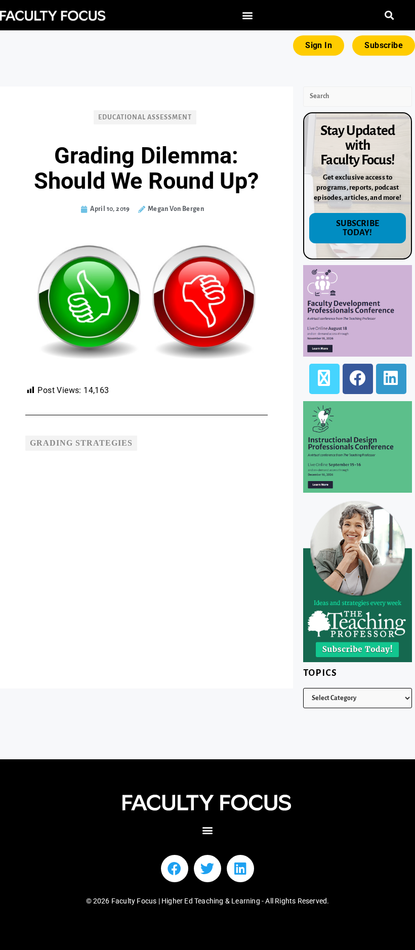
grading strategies (81, 443)
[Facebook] (358, 379)
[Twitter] (207, 868)
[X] (324, 379)
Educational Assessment (145, 117)
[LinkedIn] (391, 379)
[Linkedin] (240, 868)
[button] (248, 15)
